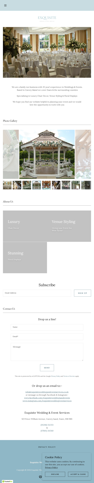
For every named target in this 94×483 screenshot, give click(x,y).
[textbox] (37, 293)
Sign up (82, 293)
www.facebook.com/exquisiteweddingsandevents (47, 398)
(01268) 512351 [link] (47, 425)
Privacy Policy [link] (55, 376)
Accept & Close (78, 474)
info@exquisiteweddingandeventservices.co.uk (47, 392)
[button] (5, 5)
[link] (47, 19)
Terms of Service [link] (69, 376)
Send (47, 368)
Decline (55, 474)
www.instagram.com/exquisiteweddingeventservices (47, 401)
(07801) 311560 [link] (47, 430)
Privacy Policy (51, 467)
